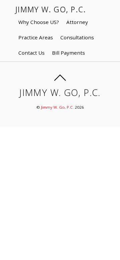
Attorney (77, 22)
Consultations (77, 37)
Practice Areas (35, 37)
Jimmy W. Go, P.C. (57, 107)
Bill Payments (68, 52)
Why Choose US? (38, 22)
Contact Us (31, 52)
